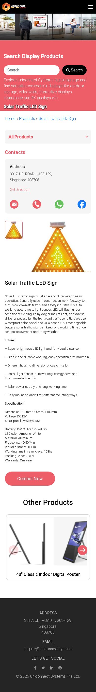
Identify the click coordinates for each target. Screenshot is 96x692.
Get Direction (20, 190)
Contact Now (30, 478)
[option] (48, 547)
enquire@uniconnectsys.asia (48, 649)
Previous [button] (13, 550)
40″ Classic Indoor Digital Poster (48, 574)
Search (76, 70)
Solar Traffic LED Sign (57, 118)
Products (27, 118)
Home (10, 118)
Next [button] (82, 550)
